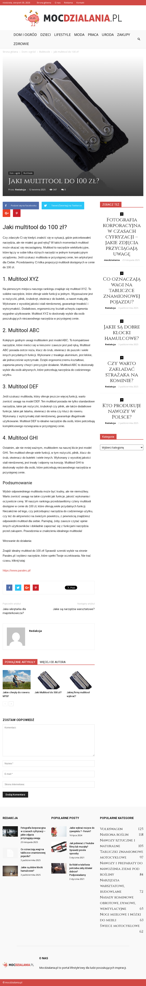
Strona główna (44, 2)
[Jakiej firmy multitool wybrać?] (81, 679)
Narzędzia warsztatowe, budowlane (112, 886)
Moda (79, 34)
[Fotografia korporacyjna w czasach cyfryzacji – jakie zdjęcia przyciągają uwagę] (10, 831)
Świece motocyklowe (120, 925)
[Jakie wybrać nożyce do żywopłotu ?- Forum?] (59, 831)
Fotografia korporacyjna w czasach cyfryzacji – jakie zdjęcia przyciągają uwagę (122, 237)
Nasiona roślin (114, 834)
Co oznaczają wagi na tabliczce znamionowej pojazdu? (122, 290)
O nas (57, 2)
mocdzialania (112, 260)
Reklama (68, 2)
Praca (93, 34)
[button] (138, 39)
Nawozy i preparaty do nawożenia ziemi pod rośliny (121, 869)
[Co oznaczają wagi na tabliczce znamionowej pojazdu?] (10, 853)
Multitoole (28, 173)
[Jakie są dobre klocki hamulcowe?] (10, 871)
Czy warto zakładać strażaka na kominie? (121, 372)
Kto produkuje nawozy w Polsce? (121, 411)
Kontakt (80, 2)
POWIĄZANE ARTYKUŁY (20, 662)
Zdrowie (21, 43)
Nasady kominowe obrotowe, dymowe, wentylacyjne (118, 903)
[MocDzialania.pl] (73, 17)
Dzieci (45, 34)
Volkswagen (111, 829)
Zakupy (123, 34)
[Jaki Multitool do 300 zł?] (49, 679)
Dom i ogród (25, 34)
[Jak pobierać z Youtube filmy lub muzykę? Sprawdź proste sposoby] (59, 847)
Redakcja (20, 189)
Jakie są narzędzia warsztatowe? (74, 609)
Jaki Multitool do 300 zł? (48, 692)
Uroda (108, 34)
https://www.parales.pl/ (17, 570)
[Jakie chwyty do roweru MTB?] (17, 679)
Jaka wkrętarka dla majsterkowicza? (14, 611)
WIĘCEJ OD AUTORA (53, 662)
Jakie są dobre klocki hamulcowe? (122, 333)
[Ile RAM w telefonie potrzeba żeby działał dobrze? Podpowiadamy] (59, 868)
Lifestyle (62, 34)
